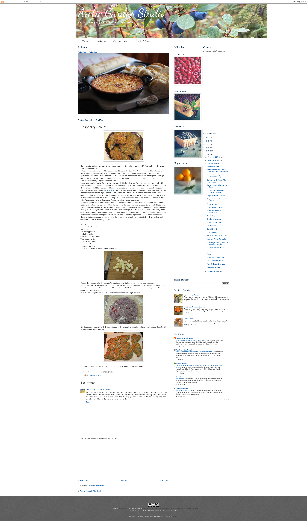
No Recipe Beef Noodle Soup (217, 236)
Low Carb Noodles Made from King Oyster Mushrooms (194, 352)
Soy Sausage (211, 232)
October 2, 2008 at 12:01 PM (100, 389)
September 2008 (213, 271)
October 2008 (212, 164)
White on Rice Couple (184, 350)
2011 (208, 144)
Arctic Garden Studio (121, 13)
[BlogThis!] (104, 372)
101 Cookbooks (182, 388)
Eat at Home (211, 251)
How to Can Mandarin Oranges (194, 307)
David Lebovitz (181, 363)
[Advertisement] (124, 461)
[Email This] (102, 372)
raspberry (92, 375)
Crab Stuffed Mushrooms (215, 261)
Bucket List (143, 41)
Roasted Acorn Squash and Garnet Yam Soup (216, 176)
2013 (208, 138)
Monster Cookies (213, 166)
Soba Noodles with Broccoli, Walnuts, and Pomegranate (217, 170)
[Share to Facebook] (109, 372)
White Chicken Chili (214, 222)
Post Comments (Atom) (96, 485)
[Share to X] (107, 372)
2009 (208, 151)
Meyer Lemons (212, 204)
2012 (208, 141)
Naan (209, 254)
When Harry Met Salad (184, 338)
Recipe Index (121, 41)
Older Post (164, 480)
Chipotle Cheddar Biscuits (216, 196)
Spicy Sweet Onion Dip (87, 52)
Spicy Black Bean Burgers (216, 257)
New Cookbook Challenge (216, 264)
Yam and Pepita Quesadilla (216, 239)
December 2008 (213, 157)
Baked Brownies (212, 229)
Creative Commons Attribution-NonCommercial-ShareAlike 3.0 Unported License (170, 508)
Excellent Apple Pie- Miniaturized (214, 211)
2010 (208, 148)
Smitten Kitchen (109, 190)
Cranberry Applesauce (214, 219)
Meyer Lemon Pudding (191, 295)
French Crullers (189, 319)
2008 (208, 154)
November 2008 (213, 160)
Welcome (100, 41)
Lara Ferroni (181, 377)
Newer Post (83, 480)
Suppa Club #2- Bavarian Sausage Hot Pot (215, 191)
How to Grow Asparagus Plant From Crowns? (191, 340)
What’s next (180, 379)
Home (85, 41)
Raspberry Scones (213, 267)
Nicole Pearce (123, 508)
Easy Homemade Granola (216, 247)
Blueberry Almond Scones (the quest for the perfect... (217, 243)
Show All (226, 399)
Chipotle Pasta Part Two (215, 207)
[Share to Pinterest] (111, 372)
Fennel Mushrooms (182, 390)
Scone (98, 375)
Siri (87, 389)
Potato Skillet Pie (213, 226)
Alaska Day (211, 216)
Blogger (174, 516)
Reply (88, 402)
